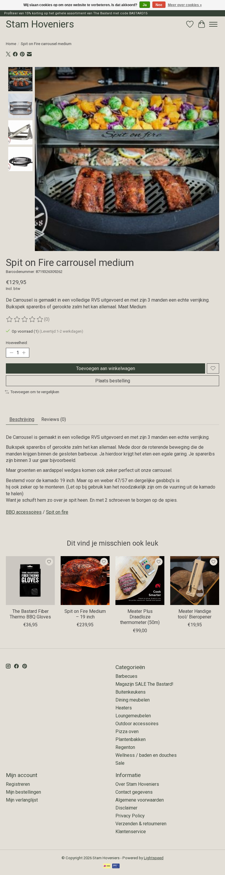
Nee (159, 5)
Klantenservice (130, 831)
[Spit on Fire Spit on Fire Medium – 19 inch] (85, 580)
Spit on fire (57, 512)
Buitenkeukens (130, 692)
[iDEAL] (106, 866)
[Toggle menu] (213, 24)
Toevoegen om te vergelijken (34, 392)
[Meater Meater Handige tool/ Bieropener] (194, 580)
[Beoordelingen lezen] (25, 319)
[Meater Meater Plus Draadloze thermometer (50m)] (139, 580)
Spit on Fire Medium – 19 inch (85, 614)
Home (11, 44)
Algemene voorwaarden (139, 800)
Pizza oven (127, 731)
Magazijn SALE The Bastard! (144, 684)
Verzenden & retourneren (140, 823)
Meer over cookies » (185, 5)
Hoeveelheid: (17, 343)
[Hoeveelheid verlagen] (11, 352)
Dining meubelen (132, 700)
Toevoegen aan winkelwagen (105, 368)
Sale (120, 763)
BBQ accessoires (24, 512)
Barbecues (126, 676)
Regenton (125, 747)
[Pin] (116, 866)
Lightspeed (153, 858)
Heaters (123, 708)
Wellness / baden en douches (146, 755)
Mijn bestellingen (23, 792)
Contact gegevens (134, 792)
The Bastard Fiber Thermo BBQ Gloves (30, 614)
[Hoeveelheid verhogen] (24, 352)
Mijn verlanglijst (22, 800)
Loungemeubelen (133, 715)
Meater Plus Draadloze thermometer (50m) (140, 616)
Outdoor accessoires (136, 723)
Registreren (18, 784)
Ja (145, 5)
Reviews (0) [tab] (53, 419)
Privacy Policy (130, 816)
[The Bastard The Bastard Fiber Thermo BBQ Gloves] (30, 580)
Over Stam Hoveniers (137, 784)
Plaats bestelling (112, 381)
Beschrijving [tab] (21, 419)
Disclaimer (126, 808)
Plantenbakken (130, 739)
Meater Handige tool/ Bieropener (195, 614)
